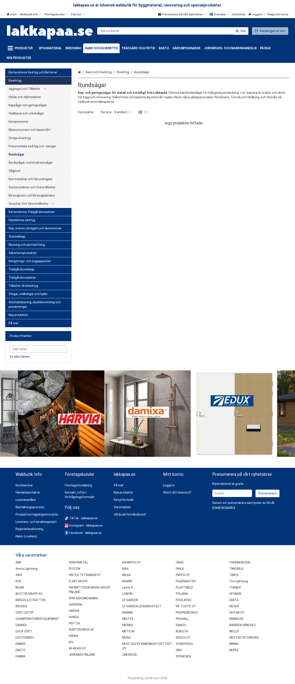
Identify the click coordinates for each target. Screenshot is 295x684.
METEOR (128, 631)
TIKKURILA (236, 568)
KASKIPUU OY (131, 562)
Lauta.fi (127, 587)
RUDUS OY (183, 637)
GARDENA (75, 604)
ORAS (180, 562)
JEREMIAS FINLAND (82, 654)
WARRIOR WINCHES (242, 625)
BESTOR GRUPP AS (29, 593)
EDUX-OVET (24, 631)
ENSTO (20, 650)
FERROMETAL (78, 562)
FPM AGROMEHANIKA (83, 598)
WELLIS (234, 631)
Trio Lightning (238, 581)
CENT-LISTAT (25, 612)
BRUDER (21, 606)
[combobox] (172, 31)
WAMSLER (236, 619)
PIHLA (180, 568)
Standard (120, 112)
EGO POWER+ (25, 637)
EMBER (20, 644)
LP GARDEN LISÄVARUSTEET (142, 606)
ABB (18, 562)
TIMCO (234, 575)
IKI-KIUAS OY (77, 648)
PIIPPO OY (183, 575)
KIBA (125, 568)
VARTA (233, 600)
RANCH (181, 625)
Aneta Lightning (26, 568)
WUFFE (233, 650)
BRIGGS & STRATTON (30, 600)
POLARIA (182, 593)
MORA (126, 637)
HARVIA (74, 611)
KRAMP (127, 581)
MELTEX (127, 619)
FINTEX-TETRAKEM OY (85, 575)
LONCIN (127, 593)
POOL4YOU (183, 600)
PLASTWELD (184, 587)
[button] (223, 507)
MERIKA (127, 625)
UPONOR (235, 593)
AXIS (19, 575)
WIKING (234, 644)
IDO (71, 642)
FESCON (74, 568)
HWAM (73, 636)
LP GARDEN (130, 600)
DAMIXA (21, 625)
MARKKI (127, 612)
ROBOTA (182, 631)
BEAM (20, 587)
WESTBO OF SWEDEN (244, 637)
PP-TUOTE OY (186, 606)
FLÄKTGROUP (78, 581)
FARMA (20, 656)
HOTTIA (74, 623)
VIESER (234, 606)
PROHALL (182, 619)
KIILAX (126, 575)
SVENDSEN (183, 656)
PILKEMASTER (186, 581)
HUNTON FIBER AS (81, 629)
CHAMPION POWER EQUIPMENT (37, 619)
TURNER (235, 587)
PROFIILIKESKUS (187, 612)
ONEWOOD (129, 654)
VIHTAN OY (236, 612)
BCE (18, 581)
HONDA (74, 617)
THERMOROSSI (239, 562)
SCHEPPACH (184, 644)
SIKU (179, 650)
